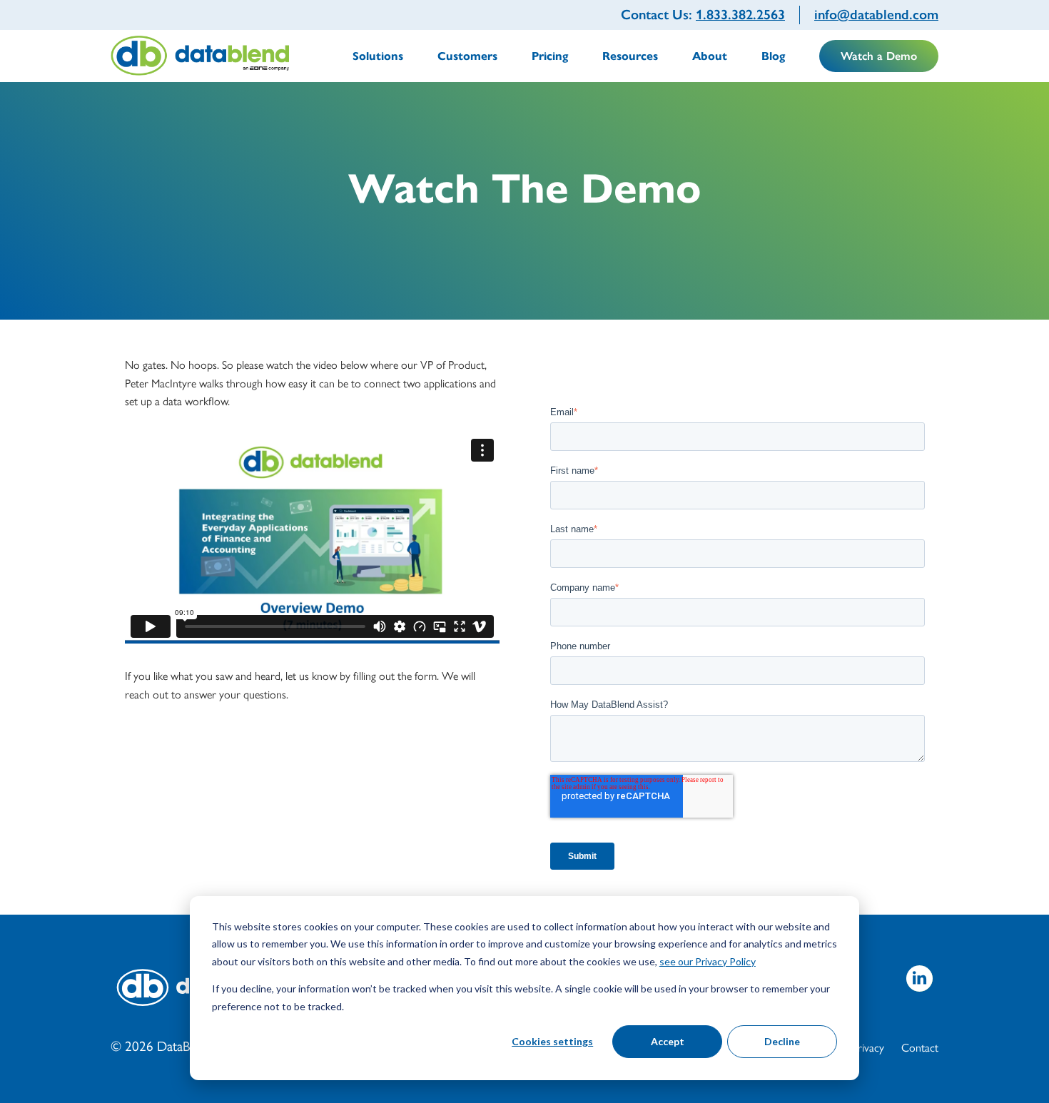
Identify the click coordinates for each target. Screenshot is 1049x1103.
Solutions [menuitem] (378, 56)
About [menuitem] (709, 56)
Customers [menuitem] (467, 56)
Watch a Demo (879, 56)
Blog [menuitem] (773, 56)
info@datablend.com (876, 14)
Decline (782, 1041)
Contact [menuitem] (919, 1047)
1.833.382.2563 (740, 14)
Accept (667, 1041)
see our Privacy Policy (707, 961)
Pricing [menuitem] (550, 56)
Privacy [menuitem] (868, 1047)
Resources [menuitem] (630, 56)
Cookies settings (552, 1041)
